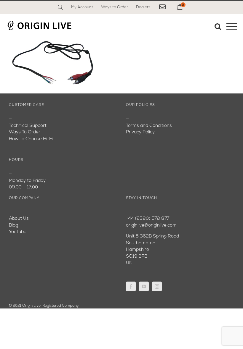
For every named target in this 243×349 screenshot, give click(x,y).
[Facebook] (131, 286)
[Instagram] (157, 286)
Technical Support (28, 126)
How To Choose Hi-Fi (31, 139)
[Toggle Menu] (232, 26)
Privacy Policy (140, 132)
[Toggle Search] (218, 26)
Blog (13, 225)
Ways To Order (24, 132)
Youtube (17, 232)
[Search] (60, 7)
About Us (19, 218)
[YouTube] (144, 286)
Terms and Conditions (149, 126)
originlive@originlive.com (151, 225)
